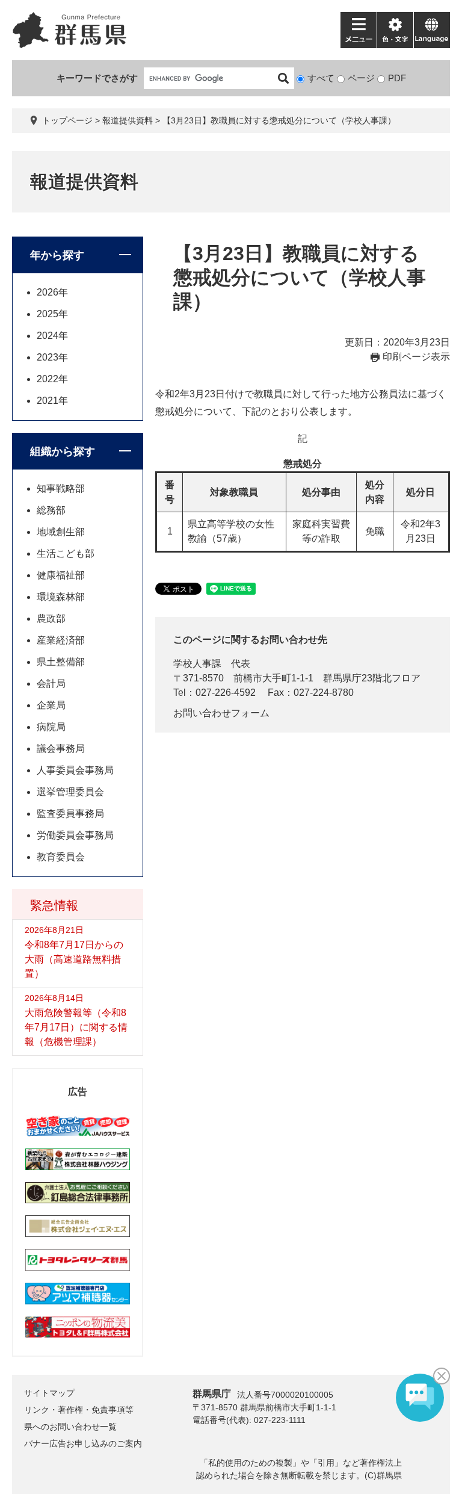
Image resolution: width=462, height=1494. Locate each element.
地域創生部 (61, 532)
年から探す (57, 255)
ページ (361, 78)
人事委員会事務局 (75, 770)
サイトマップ (49, 1393)
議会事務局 (61, 748)
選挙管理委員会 (70, 792)
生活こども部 (65, 553)
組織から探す (62, 451)
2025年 (52, 314)
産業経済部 (61, 640)
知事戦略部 (61, 488)
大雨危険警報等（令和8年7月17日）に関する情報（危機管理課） (76, 1027)
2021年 (52, 400)
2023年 (52, 357)
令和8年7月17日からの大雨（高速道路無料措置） (74, 959)
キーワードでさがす (97, 78)
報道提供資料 (127, 120)
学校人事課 (197, 664)
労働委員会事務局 (75, 835)
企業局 (51, 705)
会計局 (51, 683)
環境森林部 (61, 597)
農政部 (51, 618)
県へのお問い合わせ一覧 (70, 1426)
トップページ (67, 120)
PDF (397, 78)
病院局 (51, 727)
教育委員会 (61, 857)
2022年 (52, 379)
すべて (320, 78)
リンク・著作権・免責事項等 (79, 1410)
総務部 (51, 510)
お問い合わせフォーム (221, 713)
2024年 (52, 335)
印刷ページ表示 (416, 357)
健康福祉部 (61, 575)
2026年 (52, 292)
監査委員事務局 (70, 813)
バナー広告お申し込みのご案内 (83, 1443)
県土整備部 (61, 662)
